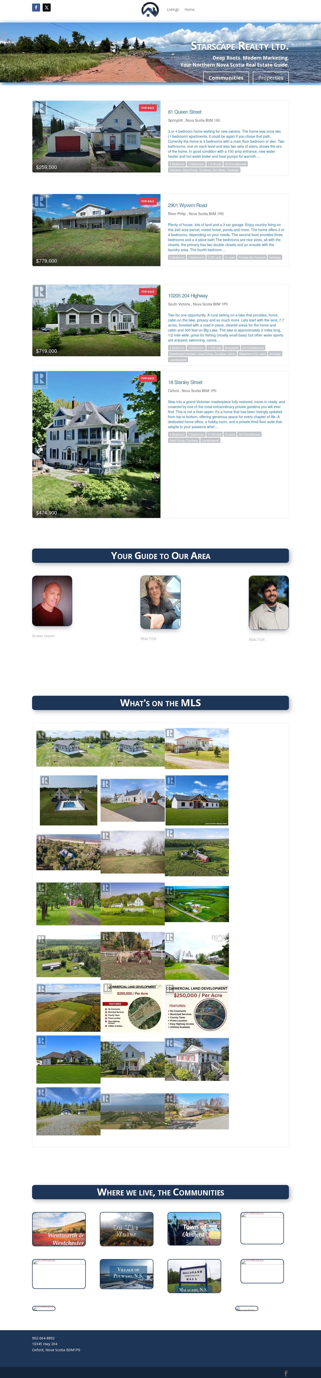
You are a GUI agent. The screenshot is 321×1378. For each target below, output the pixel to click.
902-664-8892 (43, 1338)
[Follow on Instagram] (52, 649)
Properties (270, 77)
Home (190, 9)
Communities (226, 77)
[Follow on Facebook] (36, 8)
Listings (173, 9)
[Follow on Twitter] (64, 649)
